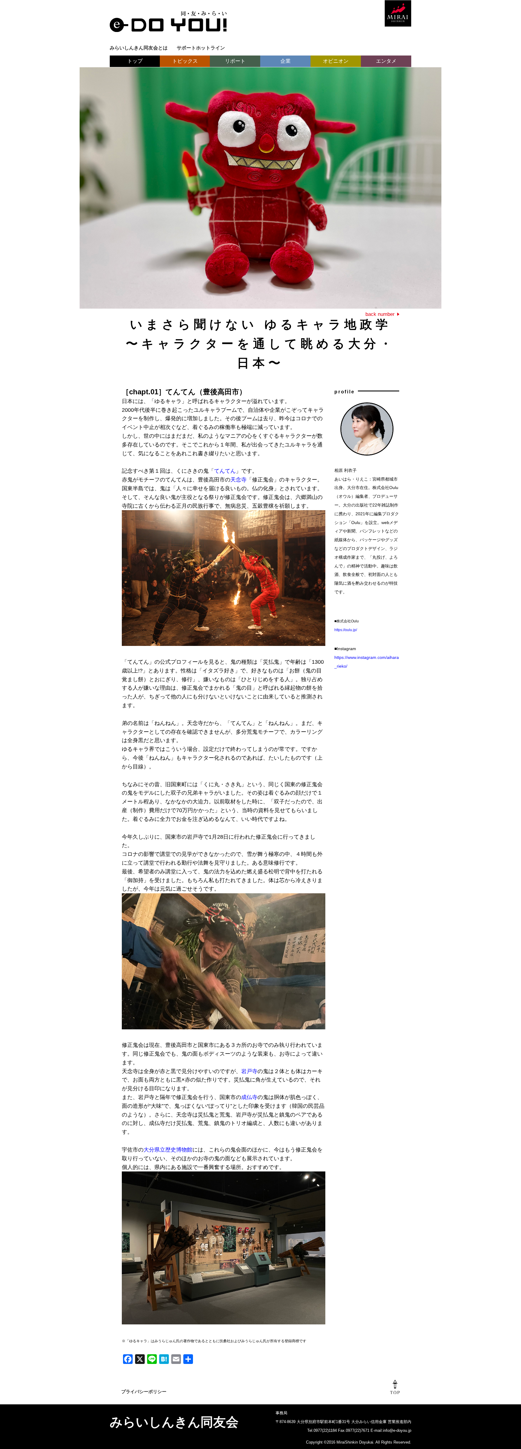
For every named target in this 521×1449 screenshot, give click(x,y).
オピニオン (336, 61)
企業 (285, 61)
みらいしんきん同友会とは (139, 47)
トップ (135, 61)
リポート (235, 61)
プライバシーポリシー (143, 1391)
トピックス (185, 61)
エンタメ (386, 61)
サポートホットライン (201, 47)
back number (380, 314)
